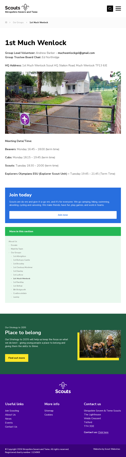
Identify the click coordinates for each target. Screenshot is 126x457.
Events (9, 422)
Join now (63, 215)
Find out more (16, 358)
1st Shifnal (17, 286)
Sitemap (48, 410)
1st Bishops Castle (21, 260)
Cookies (48, 414)
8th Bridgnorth (19, 289)
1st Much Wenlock (21, 278)
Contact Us (11, 426)
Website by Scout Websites (106, 449)
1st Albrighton (19, 256)
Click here (103, 432)
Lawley (16, 297)
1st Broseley (18, 263)
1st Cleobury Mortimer (22, 267)
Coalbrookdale (19, 293)
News (8, 418)
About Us (13, 241)
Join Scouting (12, 410)
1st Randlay (18, 282)
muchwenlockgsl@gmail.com (76, 53)
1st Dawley (18, 271)
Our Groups (18, 22)
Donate (14, 245)
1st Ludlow (18, 275)
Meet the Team (17, 249)
